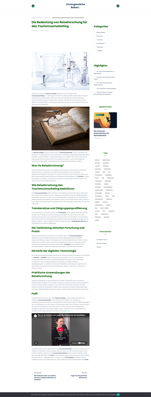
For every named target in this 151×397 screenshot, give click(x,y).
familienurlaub (107, 169)
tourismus (97, 211)
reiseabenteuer (110, 178)
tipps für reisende (104, 208)
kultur (104, 172)
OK (118, 394)
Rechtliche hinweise (102, 243)
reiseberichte (98, 184)
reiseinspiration (98, 196)
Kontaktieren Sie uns (102, 239)
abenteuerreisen (106, 160)
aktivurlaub (97, 163)
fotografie (97, 172)
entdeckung (105, 166)
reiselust (107, 196)
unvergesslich (111, 211)
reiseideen (107, 193)
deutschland (106, 163)
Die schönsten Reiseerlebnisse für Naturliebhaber (101, 133)
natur (109, 172)
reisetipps (97, 202)
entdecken (97, 166)
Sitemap (99, 247)
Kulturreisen (35, 30)
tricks (104, 211)
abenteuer (97, 160)
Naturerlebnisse (101, 43)
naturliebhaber (108, 175)
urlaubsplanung (104, 214)
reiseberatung (108, 181)
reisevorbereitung (99, 205)
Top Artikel (99, 50)
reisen (113, 196)
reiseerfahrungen (99, 190)
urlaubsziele (106, 217)
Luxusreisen (100, 39)
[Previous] (104, 142)
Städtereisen (100, 47)
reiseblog (106, 184)
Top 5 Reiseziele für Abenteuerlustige (106, 88)
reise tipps (105, 202)
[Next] (107, 142)
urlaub (96, 214)
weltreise (97, 220)
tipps (96, 208)
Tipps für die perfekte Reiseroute (79, 377)
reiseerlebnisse (109, 190)
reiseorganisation (99, 199)
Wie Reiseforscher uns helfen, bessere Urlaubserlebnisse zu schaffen (45, 378)
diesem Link (66, 311)
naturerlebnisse (98, 175)
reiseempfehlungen (108, 187)
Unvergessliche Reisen (75, 6)
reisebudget (98, 187)
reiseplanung (109, 199)
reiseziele (108, 205)
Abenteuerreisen (101, 32)
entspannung (98, 169)
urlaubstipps (98, 217)
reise (103, 178)
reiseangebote (98, 181)
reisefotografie (98, 193)
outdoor (97, 178)
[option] (105, 125)
